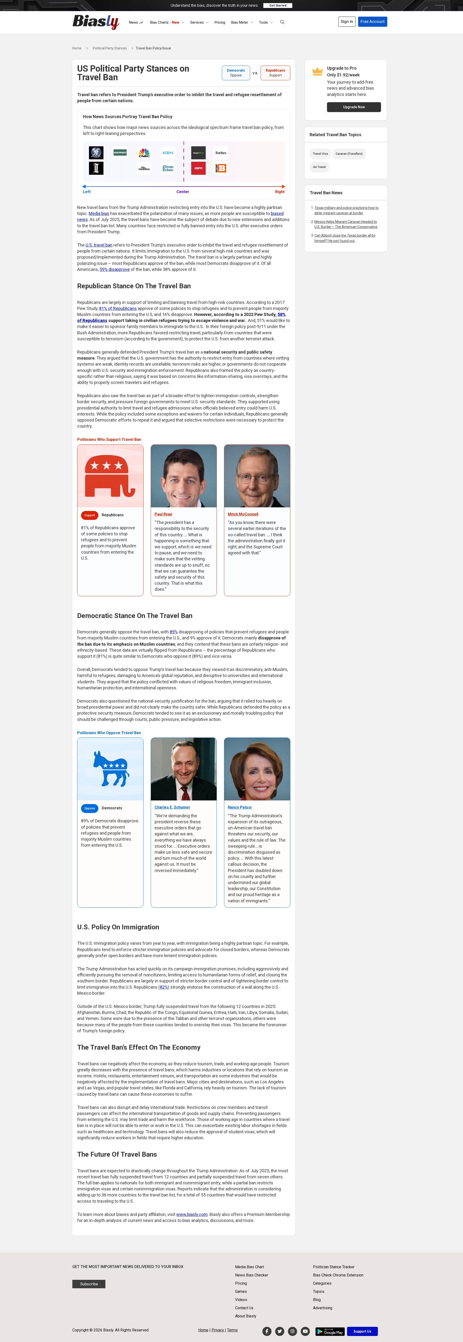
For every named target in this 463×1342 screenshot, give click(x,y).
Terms (232, 1330)
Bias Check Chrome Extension (338, 1275)
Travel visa (320, 153)
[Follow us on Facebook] (267, 1331)
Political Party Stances (110, 48)
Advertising (322, 1308)
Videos (241, 1299)
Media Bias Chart (249, 1267)
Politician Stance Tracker (333, 1267)
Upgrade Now (354, 107)
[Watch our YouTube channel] (305, 1331)
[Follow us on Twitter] (279, 1331)
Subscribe (89, 1284)
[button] (282, 22)
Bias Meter (239, 22)
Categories (322, 1283)
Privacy (218, 1330)
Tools (263, 22)
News (134, 22)
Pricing (220, 22)
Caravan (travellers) (349, 153)
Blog (317, 1299)
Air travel (319, 167)
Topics (318, 1291)
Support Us (362, 1331)
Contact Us (244, 1308)
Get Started (277, 5)
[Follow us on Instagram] (292, 1331)
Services (197, 22)
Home (77, 48)
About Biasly (245, 1316)
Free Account (373, 21)
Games (241, 1291)
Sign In (347, 21)
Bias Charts (164, 22)
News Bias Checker (251, 1275)
